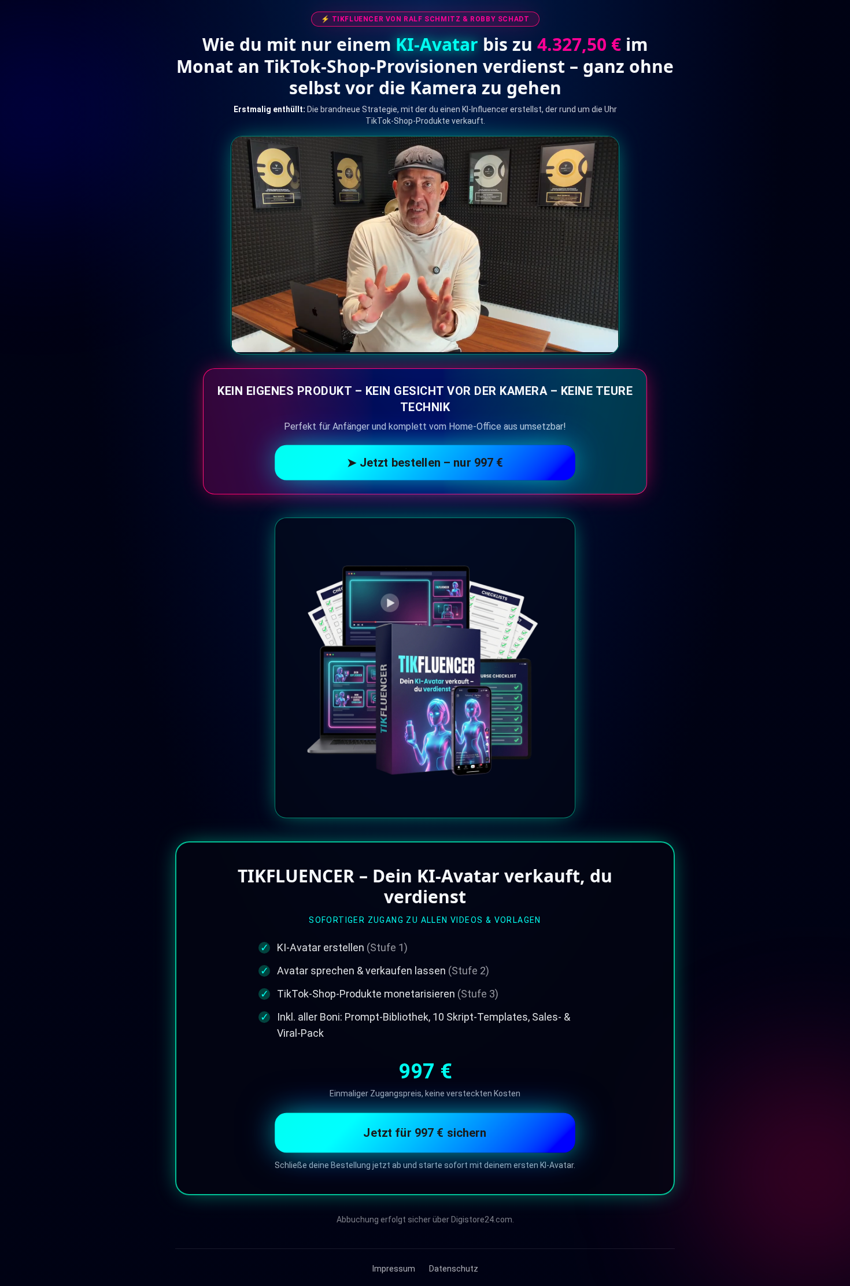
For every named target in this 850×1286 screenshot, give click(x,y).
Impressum (393, 1268)
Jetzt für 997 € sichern (425, 1132)
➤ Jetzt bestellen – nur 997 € (425, 462)
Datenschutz (453, 1268)
